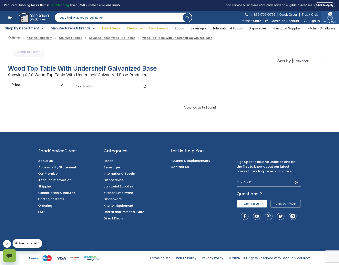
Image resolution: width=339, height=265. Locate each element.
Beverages (198, 28)
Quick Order (288, 14)
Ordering (45, 205)
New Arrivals (158, 28)
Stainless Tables (70, 37)
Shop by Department (22, 28)
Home (16, 37)
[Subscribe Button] (296, 182)
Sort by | (285, 60)
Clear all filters (29, 52)
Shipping (45, 186)
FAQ (41, 212)
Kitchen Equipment (39, 37)
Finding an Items (51, 199)
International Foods (227, 28)
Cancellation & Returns (56, 193)
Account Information (54, 180)
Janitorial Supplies (287, 28)
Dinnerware (113, 199)
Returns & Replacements (190, 160)
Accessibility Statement (57, 167)
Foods (179, 28)
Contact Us (180, 167)
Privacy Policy (212, 258)
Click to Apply (324, 5)
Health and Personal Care (124, 212)
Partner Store (251, 21)
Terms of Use (160, 258)
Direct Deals (111, 28)
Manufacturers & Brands (71, 28)
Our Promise (47, 173)
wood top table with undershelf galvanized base (177, 37)
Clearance (134, 28)
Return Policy (186, 258)
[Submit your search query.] (187, 17)
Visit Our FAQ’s (286, 203)
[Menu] (10, 17)
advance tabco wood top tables (112, 37)
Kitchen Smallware (321, 28)
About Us (45, 161)
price (16, 85)
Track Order (311, 14)
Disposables (257, 28)
